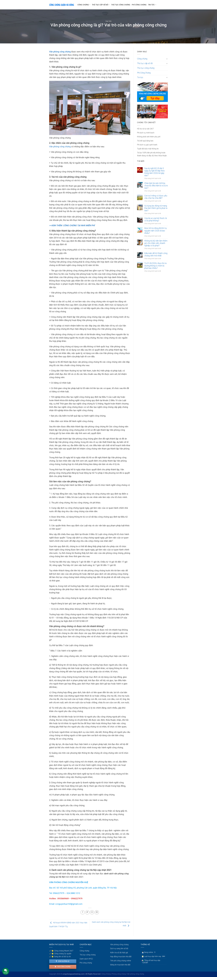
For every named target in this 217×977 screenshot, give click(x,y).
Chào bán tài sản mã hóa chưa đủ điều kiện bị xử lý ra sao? (156, 185)
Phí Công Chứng (139, 5)
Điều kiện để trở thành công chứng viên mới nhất (155, 254)
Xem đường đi (63, 961)
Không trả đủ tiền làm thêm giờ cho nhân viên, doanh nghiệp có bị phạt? (155, 243)
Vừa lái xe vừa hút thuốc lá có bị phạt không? (155, 219)
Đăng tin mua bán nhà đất (120, 965)
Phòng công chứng (119, 974)
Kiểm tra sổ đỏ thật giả (119, 952)
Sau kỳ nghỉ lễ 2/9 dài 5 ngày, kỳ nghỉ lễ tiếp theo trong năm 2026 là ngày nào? (154, 172)
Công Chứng (106, 974)
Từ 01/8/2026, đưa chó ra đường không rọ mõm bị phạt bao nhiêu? (155, 265)
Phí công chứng (63, 967)
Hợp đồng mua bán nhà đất (120, 956)
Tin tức (151, 5)
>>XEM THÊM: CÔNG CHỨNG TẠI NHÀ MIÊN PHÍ (72, 225)
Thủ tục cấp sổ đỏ (100, 5)
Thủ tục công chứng (120, 5)
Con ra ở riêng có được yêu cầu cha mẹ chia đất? (155, 197)
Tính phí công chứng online (120, 961)
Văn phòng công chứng (60, 51)
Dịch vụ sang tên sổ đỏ (119, 948)
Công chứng (83, 5)
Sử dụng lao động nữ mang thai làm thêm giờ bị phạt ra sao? (155, 208)
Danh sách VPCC (86, 959)
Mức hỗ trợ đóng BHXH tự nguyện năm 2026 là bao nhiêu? (155, 230)
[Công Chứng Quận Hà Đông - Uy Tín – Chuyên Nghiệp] (61, 4)
